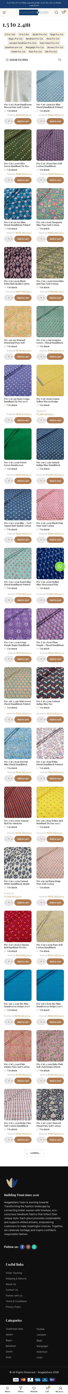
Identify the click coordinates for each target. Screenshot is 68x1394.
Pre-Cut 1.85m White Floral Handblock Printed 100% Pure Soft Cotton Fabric (49, 765)
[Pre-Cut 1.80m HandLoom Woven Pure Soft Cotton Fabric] (18, 86)
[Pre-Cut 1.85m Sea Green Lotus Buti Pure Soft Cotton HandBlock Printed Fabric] (18, 1227)
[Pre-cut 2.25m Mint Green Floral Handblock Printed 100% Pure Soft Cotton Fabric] (18, 683)
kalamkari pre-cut (13, 47)
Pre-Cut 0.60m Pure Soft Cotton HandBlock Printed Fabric (49, 947)
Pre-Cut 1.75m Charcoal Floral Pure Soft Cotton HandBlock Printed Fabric (49, 1125)
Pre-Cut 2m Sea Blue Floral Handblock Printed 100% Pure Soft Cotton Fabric (17, 226)
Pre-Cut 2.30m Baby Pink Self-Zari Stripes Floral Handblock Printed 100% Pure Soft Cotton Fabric (49, 1068)
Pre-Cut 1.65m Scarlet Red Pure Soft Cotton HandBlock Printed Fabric (17, 1366)
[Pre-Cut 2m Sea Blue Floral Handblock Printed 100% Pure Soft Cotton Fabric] (18, 204)
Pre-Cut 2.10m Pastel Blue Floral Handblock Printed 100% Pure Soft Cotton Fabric (17, 585)
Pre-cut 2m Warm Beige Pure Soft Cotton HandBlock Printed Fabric (49, 884)
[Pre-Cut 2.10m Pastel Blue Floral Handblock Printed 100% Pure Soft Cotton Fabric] (18, 563)
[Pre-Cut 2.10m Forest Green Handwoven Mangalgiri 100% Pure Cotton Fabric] (18, 444)
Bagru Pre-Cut (15, 38)
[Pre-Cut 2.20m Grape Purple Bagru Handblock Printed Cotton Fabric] (18, 624)
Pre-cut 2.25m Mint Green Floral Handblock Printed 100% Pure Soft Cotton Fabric (17, 705)
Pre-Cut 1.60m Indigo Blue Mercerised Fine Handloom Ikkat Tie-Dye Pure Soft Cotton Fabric (49, 585)
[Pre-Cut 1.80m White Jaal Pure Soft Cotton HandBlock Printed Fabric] (50, 1227)
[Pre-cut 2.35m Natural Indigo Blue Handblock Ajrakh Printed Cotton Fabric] (50, 444)
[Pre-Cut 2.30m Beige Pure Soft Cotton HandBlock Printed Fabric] (18, 1104)
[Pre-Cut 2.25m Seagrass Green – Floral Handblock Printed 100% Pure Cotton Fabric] (50, 321)
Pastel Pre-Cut (18, 51)
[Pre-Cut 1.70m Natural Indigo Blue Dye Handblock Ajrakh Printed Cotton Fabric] (50, 683)
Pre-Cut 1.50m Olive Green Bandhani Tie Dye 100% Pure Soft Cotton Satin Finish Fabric (16, 167)
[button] (60, 566)
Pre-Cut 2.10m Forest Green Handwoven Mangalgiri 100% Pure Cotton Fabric (15, 466)
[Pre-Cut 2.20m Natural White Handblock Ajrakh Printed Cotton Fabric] (18, 863)
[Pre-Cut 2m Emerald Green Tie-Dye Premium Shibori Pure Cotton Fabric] (50, 1345)
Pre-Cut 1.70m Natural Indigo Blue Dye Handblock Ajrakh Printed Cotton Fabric (49, 705)
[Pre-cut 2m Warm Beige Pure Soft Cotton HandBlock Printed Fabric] (50, 863)
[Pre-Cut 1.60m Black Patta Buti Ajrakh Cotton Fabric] (18, 262)
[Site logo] (34, 12)
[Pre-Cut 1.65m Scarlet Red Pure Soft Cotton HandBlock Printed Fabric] (18, 1345)
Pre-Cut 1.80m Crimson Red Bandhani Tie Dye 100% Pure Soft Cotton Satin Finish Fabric (16, 948)
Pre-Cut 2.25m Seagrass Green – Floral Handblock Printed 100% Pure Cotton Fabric (49, 343)
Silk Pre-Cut (51, 51)
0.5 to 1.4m (10, 34)
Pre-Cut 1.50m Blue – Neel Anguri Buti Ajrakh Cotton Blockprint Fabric (17, 525)
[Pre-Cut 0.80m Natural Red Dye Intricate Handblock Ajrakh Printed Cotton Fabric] (18, 802)
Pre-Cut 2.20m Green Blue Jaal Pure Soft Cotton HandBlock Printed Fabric (50, 283)
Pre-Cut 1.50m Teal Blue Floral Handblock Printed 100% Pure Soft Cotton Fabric (49, 1308)
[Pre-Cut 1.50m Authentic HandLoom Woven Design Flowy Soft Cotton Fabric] (18, 1163)
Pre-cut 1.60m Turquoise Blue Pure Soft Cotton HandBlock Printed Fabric (49, 225)
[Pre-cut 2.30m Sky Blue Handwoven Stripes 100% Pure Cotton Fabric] (18, 985)
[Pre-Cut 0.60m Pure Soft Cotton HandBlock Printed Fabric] (50, 926)
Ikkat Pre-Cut (53, 38)
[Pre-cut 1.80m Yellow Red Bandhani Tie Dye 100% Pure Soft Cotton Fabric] (50, 802)
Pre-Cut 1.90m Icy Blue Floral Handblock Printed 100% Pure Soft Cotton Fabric (49, 108)
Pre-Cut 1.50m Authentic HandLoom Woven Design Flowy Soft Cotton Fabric (17, 1184)
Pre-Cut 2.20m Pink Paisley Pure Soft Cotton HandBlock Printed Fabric (17, 1067)
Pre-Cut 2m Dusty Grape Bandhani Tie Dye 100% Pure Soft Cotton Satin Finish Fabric (17, 402)
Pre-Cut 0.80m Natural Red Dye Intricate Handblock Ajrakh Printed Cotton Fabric (17, 824)
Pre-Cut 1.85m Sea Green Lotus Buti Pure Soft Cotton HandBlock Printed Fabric (17, 1249)
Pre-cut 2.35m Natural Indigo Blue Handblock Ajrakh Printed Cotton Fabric (48, 466)
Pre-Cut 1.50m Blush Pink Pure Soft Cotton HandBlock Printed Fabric (49, 525)
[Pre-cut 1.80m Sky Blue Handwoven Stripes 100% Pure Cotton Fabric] (50, 985)
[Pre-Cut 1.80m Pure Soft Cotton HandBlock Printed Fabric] (50, 145)
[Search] (56, 12)
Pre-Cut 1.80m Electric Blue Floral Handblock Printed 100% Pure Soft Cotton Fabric (16, 765)
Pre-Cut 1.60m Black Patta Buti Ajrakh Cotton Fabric (16, 283)
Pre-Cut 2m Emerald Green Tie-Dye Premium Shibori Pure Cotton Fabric (49, 1367)
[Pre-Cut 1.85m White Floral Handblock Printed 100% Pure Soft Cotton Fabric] (50, 743)
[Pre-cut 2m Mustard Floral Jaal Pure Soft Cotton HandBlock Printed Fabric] (18, 321)
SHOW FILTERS (19, 59)
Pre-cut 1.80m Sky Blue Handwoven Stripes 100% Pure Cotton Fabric (49, 1006)
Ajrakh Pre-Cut (40, 34)
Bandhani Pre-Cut (34, 38)
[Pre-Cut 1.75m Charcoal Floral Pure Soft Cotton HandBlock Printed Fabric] (50, 1104)
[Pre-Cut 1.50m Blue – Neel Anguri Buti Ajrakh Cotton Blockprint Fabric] (18, 504)
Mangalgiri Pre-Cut (35, 47)
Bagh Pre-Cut (56, 34)
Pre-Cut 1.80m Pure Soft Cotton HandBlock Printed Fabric (49, 166)
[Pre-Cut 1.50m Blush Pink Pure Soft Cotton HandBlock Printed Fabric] (50, 504)
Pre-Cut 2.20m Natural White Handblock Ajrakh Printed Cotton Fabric (16, 884)
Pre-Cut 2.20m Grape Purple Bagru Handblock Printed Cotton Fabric (17, 645)
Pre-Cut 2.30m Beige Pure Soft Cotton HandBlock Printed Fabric (17, 1125)
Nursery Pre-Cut (55, 47)
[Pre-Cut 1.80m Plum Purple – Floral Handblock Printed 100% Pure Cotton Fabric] (50, 624)
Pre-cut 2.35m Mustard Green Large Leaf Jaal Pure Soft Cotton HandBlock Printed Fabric (17, 1308)
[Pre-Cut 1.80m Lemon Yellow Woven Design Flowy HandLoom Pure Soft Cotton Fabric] (50, 380)
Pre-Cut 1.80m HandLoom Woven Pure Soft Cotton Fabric (18, 107)
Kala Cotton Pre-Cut (49, 43)
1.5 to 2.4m (24, 34)
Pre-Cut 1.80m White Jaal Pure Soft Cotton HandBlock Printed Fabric (49, 1248)
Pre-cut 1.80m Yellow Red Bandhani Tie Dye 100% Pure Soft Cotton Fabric (49, 823)
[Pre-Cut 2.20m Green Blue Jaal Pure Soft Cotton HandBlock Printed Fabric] (50, 262)
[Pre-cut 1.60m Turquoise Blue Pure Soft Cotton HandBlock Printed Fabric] (50, 204)
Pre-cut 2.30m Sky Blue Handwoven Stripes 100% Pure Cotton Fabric (17, 1006)
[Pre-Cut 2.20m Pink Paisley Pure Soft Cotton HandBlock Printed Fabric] (18, 1046)
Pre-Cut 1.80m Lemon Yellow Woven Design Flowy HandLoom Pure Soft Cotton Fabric (48, 402)
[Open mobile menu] (4, 12)
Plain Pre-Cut (35, 51)
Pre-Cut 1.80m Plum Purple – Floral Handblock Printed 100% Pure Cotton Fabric (50, 646)
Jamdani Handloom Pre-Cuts (22, 43)
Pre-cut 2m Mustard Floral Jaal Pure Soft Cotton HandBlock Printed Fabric (14, 343)
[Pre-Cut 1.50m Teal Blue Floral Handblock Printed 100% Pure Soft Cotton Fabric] (50, 1286)
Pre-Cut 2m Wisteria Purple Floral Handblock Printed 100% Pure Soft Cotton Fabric (49, 1185)
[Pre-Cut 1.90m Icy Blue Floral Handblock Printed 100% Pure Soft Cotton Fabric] (50, 86)
